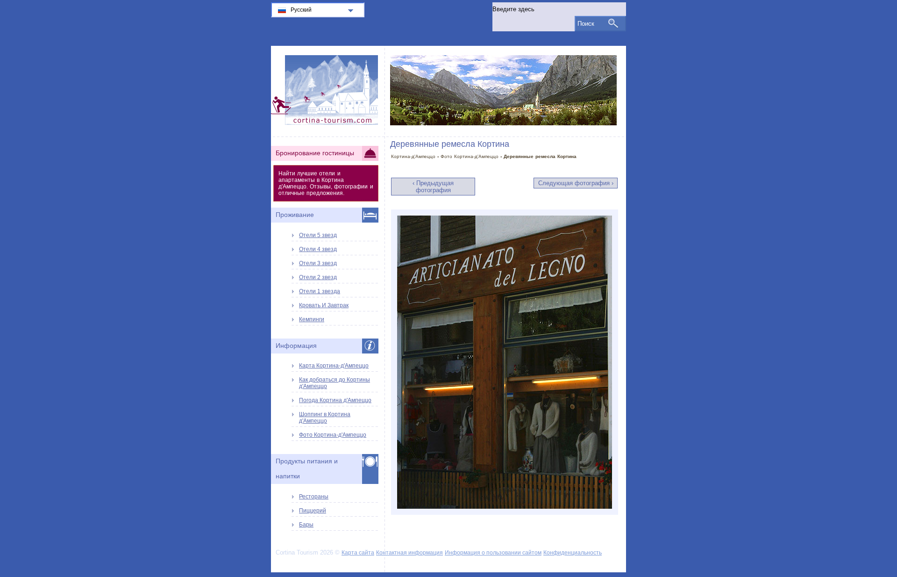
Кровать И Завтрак (324, 305)
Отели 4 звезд (318, 249)
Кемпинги (311, 319)
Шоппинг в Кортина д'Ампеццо (324, 417)
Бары (306, 524)
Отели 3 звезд (318, 263)
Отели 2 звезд (318, 277)
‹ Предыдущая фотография (433, 187)
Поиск (585, 23)
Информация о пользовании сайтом (493, 552)
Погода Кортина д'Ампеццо (335, 400)
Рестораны (313, 496)
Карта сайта (358, 552)
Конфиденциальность (572, 552)
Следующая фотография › (575, 183)
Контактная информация (409, 552)
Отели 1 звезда (319, 291)
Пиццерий (312, 510)
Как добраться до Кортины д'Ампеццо (334, 382)
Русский (301, 10)
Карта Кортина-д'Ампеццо (334, 365)
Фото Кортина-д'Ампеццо (469, 156)
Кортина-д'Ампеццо (413, 156)
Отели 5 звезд (318, 235)
